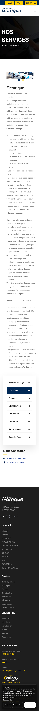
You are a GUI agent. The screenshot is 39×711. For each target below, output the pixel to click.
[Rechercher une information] (35, 11)
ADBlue (4, 629)
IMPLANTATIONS (8, 542)
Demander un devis (15, 462)
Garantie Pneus (16, 437)
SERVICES (5, 534)
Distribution (14, 413)
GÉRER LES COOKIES (10, 568)
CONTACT (6, 553)
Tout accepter (30, 705)
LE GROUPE (6, 538)
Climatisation (15, 406)
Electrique (13, 390)
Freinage (13, 398)
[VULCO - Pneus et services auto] (11, 679)
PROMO (9, 3)
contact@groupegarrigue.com (13, 670)
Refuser (7, 705)
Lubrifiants (6, 622)
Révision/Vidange (16, 382)
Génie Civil (6, 618)
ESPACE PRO (31, 3)
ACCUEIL (5, 531)
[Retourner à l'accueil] (11, 10)
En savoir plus (7, 700)
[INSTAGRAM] (17, 516)
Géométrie (13, 421)
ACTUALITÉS (7, 549)
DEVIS (19, 3)
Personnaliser (17, 705)
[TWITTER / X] (3, 516)
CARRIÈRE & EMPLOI (10, 545)
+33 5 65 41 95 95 (9, 654)
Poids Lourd (6, 637)
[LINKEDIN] (13, 516)
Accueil (4, 45)
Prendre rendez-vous (16, 458)
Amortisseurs (15, 429)
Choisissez (6, 662)
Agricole (5, 633)
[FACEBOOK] (8, 516)
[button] (19, 80)
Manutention (7, 626)
